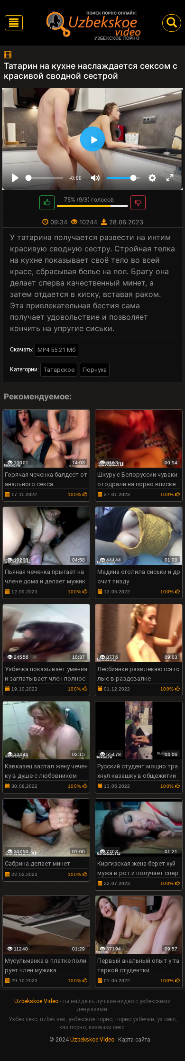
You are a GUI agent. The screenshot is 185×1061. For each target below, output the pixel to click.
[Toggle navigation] (14, 22)
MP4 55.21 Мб (56, 349)
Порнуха (95, 369)
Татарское (58, 369)
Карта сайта (134, 1039)
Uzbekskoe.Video (36, 1001)
